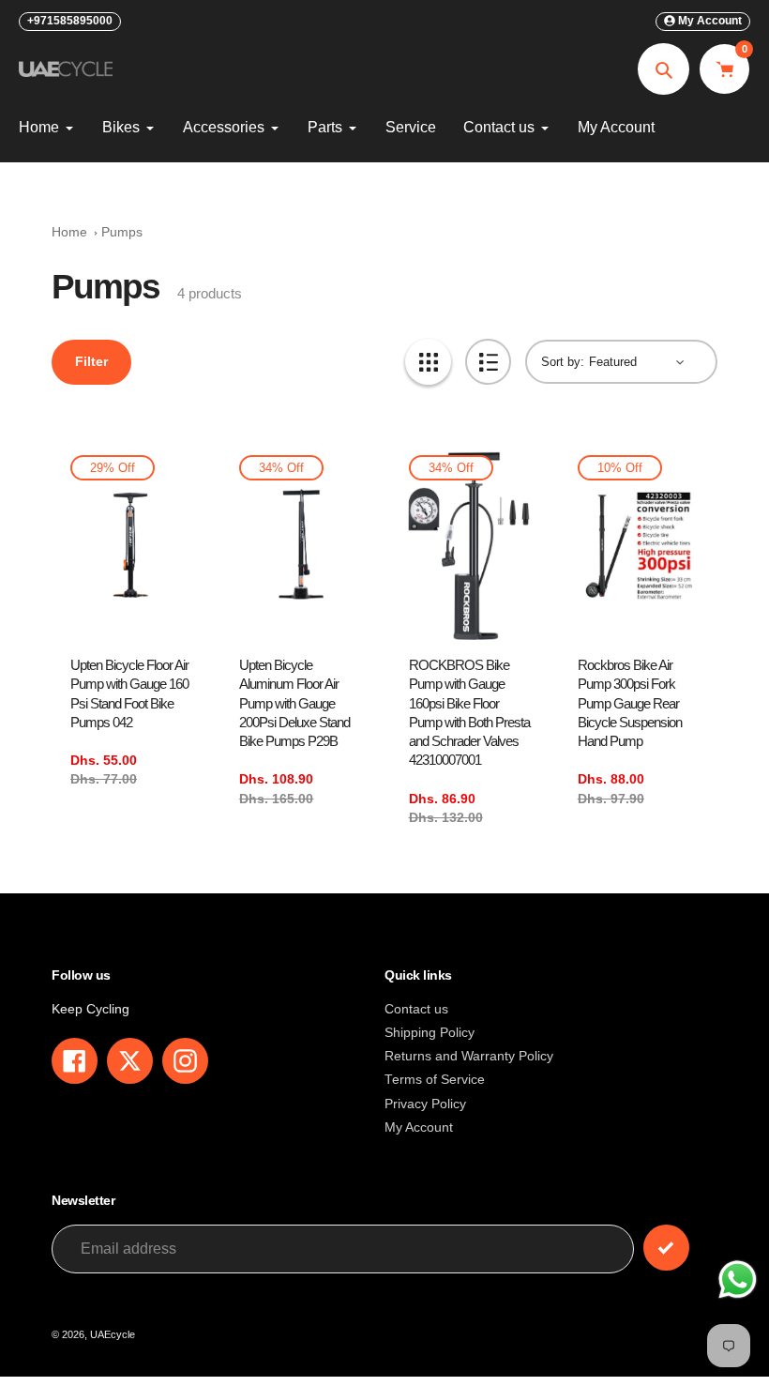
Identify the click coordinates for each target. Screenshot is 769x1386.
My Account (418, 1127)
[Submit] (666, 1248)
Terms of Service (434, 1080)
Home (69, 232)
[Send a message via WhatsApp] (738, 1279)
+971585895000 (70, 20)
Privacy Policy (425, 1104)
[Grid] (428, 362)
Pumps (122, 232)
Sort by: (562, 362)
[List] (488, 362)
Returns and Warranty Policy (468, 1056)
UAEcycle (112, 1334)
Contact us (416, 1009)
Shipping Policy (429, 1033)
